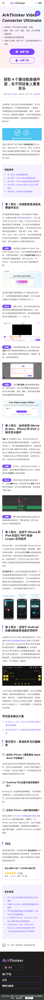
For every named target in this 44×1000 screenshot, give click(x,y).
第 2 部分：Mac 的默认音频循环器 (21, 178)
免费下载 (24, 51)
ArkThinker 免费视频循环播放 (24, 816)
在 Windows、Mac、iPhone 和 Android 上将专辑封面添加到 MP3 (21, 926)
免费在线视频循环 (24, 217)
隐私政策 (19, 998)
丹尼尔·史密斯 (12, 94)
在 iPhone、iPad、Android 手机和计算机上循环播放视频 (23, 723)
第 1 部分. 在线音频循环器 (17, 174)
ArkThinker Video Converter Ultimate (21, 17)
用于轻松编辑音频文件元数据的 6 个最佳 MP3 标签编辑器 (22, 913)
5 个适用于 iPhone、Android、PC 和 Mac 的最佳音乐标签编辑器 (22, 919)
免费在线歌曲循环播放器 (16, 640)
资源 (12, 945)
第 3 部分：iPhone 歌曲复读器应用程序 (23, 181)
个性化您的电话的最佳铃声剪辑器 (21, 931)
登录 (40, 3)
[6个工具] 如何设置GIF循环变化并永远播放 (22, 899)
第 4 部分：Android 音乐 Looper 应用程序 (22, 186)
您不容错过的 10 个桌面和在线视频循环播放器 (23, 731)
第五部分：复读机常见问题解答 (20, 191)
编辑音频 (37, 94)
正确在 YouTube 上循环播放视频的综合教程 (23, 906)
